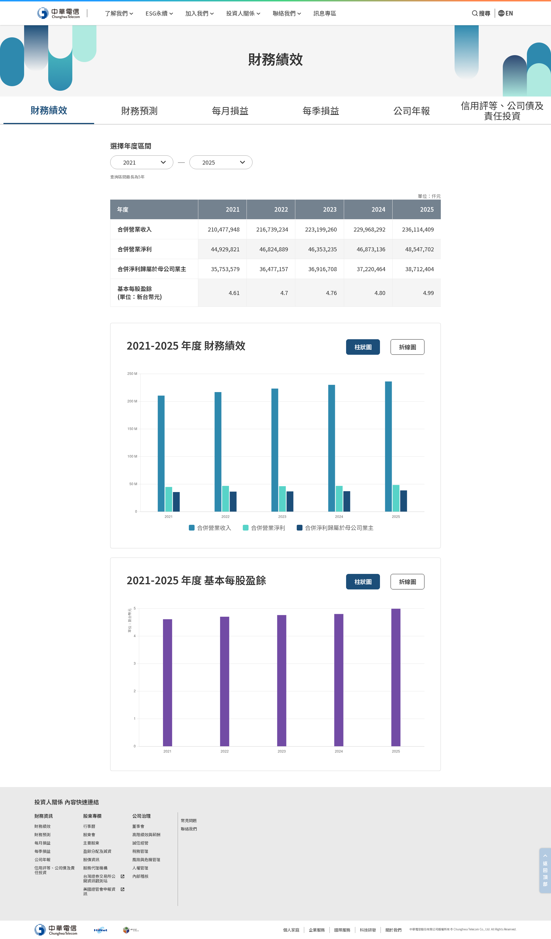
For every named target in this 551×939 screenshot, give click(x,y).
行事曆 (89, 826)
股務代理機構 (95, 868)
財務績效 (48, 109)
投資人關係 (48, 802)
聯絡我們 (189, 829)
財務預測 (139, 110)
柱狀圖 (363, 347)
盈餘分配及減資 (97, 851)
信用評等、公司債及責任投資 (502, 110)
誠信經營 (140, 843)
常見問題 (189, 820)
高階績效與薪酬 (146, 834)
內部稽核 (140, 876)
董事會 (138, 826)
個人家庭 (291, 930)
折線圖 (407, 347)
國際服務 (342, 930)
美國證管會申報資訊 (99, 891)
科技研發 (368, 930)
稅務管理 (140, 851)
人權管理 (140, 868)
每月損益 (230, 110)
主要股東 (91, 843)
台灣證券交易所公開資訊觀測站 (99, 879)
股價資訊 (91, 859)
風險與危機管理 (146, 859)
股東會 (89, 834)
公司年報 (411, 110)
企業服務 (317, 930)
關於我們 (393, 930)
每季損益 (320, 110)
